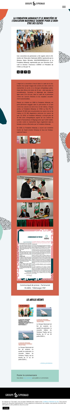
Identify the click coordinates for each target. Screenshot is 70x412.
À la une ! (41, 305)
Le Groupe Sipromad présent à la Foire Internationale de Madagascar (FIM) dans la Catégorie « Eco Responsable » (25, 322)
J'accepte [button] (6, 408)
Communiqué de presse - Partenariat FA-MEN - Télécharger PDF (35, 286)
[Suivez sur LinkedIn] (18, 72)
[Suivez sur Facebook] (25, 72)
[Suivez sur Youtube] (29, 72)
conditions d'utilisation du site (51, 401)
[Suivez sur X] (21, 72)
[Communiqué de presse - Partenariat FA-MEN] (22, 143)
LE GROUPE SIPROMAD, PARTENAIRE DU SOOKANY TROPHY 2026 (25, 344)
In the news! (24, 305)
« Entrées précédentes (46, 363)
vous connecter (27, 378)
